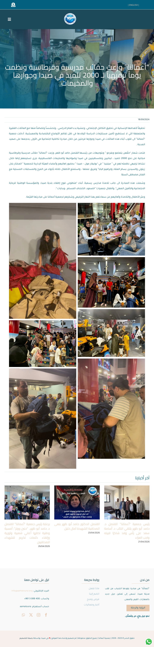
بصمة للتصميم (26, 638)
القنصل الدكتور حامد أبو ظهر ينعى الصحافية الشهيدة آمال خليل (77, 526)
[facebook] (46, 615)
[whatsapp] (23, 615)
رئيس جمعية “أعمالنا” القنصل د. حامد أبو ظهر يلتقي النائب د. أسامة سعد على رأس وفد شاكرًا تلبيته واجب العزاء (126, 530)
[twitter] (31, 615)
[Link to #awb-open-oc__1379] (13, 5)
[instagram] (38, 615)
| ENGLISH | (133, 5)
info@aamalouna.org (22, 591)
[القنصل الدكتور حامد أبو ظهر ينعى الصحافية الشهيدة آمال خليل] (77, 502)
